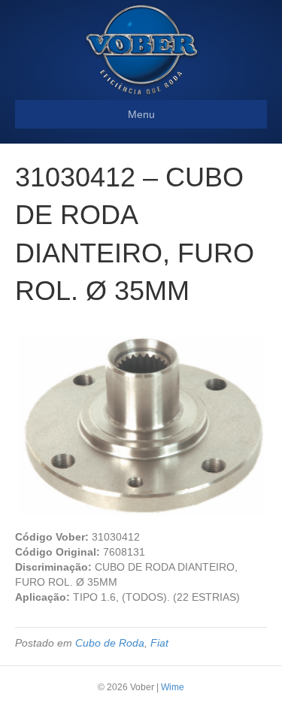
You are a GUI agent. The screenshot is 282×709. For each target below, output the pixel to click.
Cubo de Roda (109, 643)
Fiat (159, 643)
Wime (172, 687)
